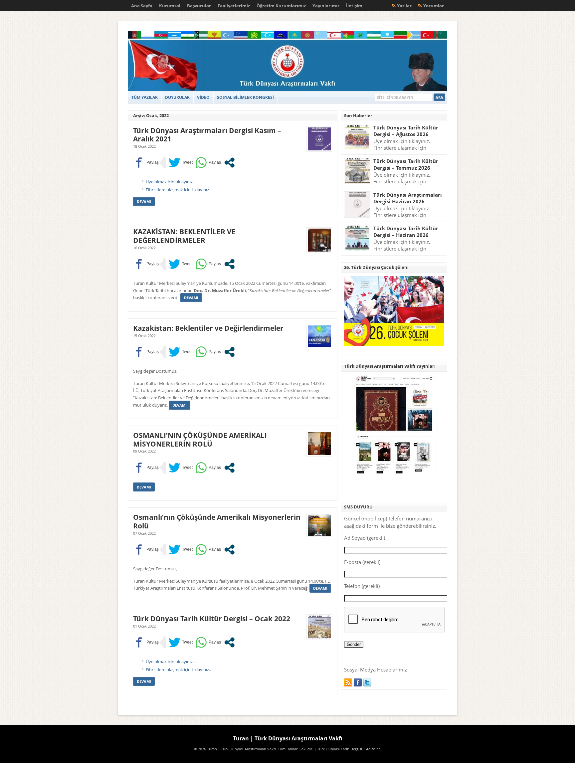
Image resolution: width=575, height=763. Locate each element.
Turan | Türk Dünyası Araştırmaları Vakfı (287, 738)
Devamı (144, 201)
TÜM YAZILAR (144, 97)
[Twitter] (367, 682)
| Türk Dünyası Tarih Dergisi (338, 749)
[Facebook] (358, 682)
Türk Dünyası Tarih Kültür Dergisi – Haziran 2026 (405, 232)
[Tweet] (181, 162)
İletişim (354, 6)
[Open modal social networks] (229, 162)
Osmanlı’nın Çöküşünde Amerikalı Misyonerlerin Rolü (216, 521)
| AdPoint (371, 749)
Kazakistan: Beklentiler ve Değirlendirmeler (208, 328)
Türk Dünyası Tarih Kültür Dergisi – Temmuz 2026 (405, 164)
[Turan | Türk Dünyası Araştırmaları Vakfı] (287, 90)
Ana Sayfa (141, 6)
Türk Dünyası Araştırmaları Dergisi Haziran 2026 (407, 198)
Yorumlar (433, 6)
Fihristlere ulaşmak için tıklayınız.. (178, 190)
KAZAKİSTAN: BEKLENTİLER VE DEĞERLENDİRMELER (184, 236)
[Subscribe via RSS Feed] (348, 682)
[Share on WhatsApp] (208, 162)
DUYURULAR (177, 97)
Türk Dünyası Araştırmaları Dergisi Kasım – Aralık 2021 (207, 134)
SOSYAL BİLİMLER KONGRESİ (245, 97)
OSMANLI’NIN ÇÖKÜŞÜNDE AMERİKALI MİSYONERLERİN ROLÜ (200, 439)
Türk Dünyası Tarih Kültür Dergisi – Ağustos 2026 (405, 131)
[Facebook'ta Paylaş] (146, 162)
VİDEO (203, 97)
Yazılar (404, 6)
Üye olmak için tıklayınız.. (170, 182)
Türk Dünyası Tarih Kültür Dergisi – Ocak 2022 (211, 618)
